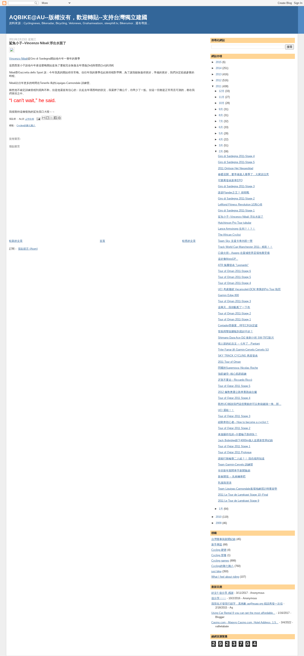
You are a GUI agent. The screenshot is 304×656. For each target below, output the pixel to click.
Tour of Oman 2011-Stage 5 (234, 277)
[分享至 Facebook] (55, 118)
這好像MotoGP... (228, 258)
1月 (221, 508)
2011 (219, 86)
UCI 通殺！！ (226, 410)
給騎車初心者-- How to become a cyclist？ (243, 422)
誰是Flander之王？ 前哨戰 (233, 192)
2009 (219, 523)
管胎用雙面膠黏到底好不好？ (235, 331)
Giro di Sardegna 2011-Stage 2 (236, 198)
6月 (221, 127)
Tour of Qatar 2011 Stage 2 (234, 428)
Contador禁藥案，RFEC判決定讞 (237, 325)
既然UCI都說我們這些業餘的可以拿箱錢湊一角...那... (249, 404)
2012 (219, 80)
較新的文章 (16, 240)
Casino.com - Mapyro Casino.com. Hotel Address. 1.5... (244, 622)
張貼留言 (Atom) (28, 248)
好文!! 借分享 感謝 (222, 592)
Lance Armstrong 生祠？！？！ (236, 228)
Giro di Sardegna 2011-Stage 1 (236, 210)
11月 (222, 97)
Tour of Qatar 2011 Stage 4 (234, 398)
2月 (221, 151)
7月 (221, 121)
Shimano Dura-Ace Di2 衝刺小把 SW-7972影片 (246, 337)
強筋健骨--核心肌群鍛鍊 (232, 373)
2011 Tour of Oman (229, 361)
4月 (221, 139)
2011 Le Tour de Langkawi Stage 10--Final (243, 494)
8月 (221, 115)
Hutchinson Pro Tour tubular (234, 222)
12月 (222, 91)
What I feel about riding (225, 576)
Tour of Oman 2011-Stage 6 (234, 271)
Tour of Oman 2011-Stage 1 (234, 319)
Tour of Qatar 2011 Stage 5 (234, 386)
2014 (219, 68)
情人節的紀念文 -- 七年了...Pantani (239, 343)
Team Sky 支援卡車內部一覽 (235, 240)
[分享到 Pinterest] (59, 118)
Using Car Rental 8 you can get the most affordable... (243, 612)
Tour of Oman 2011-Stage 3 (234, 301)
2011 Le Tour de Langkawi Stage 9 (238, 500)
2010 (219, 516)
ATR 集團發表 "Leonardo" (233, 265)
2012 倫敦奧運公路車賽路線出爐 (237, 392)
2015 (219, 62)
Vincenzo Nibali (18, 58)
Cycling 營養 (218, 555)
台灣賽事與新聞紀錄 (223, 539)
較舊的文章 (189, 240)
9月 (221, 109)
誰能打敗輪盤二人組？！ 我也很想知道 (241, 458)
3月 (221, 145)
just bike (216, 571)
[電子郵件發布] (38, 119)
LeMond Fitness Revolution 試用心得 (240, 204)
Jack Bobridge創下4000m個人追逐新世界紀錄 (245, 440)
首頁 (102, 240)
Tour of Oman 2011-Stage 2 (234, 313)
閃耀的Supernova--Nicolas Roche (238, 367)
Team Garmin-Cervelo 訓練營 (235, 464)
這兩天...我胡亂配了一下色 (234, 307)
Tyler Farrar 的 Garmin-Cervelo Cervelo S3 (243, 349)
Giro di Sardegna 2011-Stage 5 (236, 162)
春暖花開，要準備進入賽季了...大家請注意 (243, 174)
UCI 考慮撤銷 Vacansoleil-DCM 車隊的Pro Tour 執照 (249, 289)
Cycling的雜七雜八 (26, 125)
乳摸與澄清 (224, 482)
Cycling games (220, 560)
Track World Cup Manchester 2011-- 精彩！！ (245, 246)
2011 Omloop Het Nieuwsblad (235, 168)
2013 (219, 74)
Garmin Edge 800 (228, 295)
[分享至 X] (51, 118)
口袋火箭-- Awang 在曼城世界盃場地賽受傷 (244, 252)
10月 (222, 103)
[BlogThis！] (47, 118)
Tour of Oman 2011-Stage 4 (234, 283)
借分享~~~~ (218, 598)
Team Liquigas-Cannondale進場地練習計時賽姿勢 (247, 488)
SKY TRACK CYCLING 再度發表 (238, 355)
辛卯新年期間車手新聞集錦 (234, 470)
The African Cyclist (229, 234)
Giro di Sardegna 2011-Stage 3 (236, 186)
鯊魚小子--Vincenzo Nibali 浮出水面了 (240, 216)
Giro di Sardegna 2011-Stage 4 (236, 156)
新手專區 (216, 544)
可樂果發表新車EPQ (230, 180)
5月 (221, 133)
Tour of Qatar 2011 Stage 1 (234, 446)
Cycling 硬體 (218, 549)
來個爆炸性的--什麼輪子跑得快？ (237, 434)
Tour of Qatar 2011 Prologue (234, 452)
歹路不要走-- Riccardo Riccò (235, 379)
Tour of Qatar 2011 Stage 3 (234, 416)
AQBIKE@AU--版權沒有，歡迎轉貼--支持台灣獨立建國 (78, 17)
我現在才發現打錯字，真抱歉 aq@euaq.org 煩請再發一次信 (247, 603)
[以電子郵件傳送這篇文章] (44, 118)
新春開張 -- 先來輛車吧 (231, 476)
